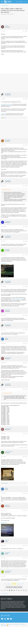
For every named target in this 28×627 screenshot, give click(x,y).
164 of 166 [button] (14, 583)
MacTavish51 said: (5, 189)
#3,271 (26, 343)
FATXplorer (3, 113)
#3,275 (26, 456)
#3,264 (26, 185)
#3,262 (26, 98)
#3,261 (26, 31)
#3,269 (26, 315)
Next (19, 583)
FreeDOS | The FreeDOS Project (17, 298)
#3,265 (26, 226)
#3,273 (26, 389)
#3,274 (26, 433)
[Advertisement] (14, 19)
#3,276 (26, 493)
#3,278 (26, 545)
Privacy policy (16, 624)
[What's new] (24, 1)
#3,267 (26, 254)
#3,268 (26, 286)
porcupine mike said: (6, 393)
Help (2, 625)
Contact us (3, 624)
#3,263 (26, 145)
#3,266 (26, 241)
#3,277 (26, 510)
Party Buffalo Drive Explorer (6, 104)
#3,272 (26, 362)
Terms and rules (9, 624)
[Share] (23, 31)
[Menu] (1, 2)
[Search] (26, 1)
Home (5, 625)
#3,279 (26, 557)
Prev (9, 583)
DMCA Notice (22, 624)
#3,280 (26, 576)
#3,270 (26, 329)
